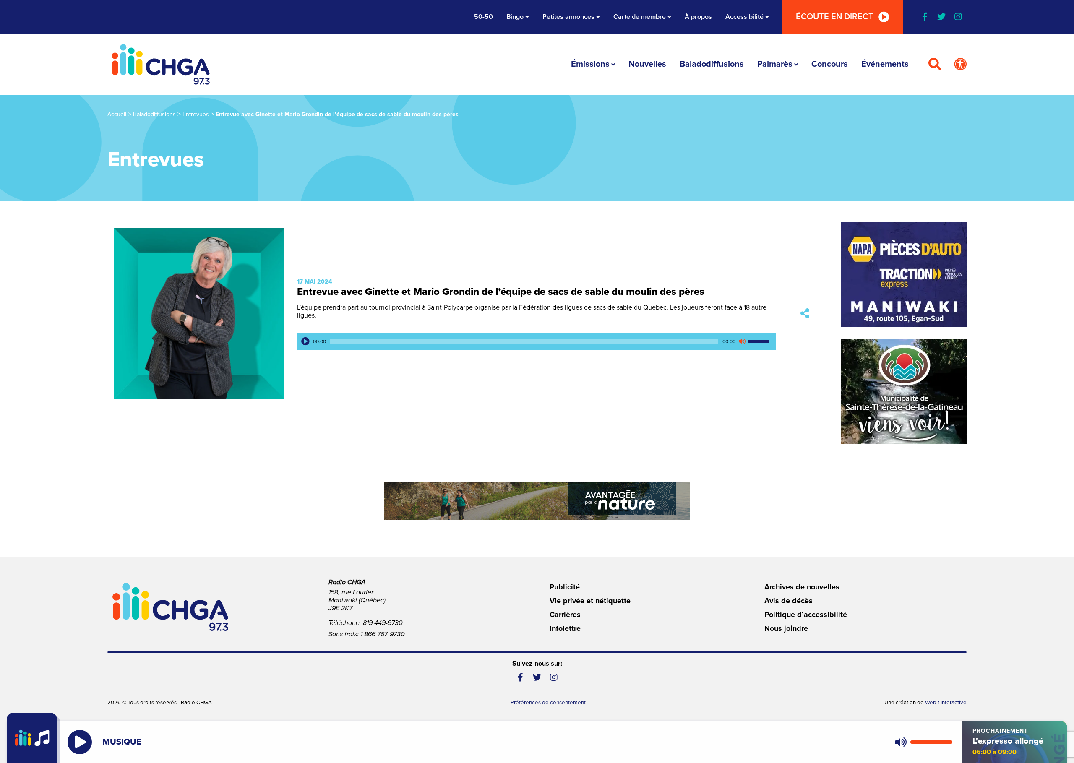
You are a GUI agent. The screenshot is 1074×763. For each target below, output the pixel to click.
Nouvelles (647, 64)
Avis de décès (788, 600)
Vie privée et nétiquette (590, 600)
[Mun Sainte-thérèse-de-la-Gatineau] (904, 391)
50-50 (483, 17)
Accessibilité (744, 17)
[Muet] (742, 341)
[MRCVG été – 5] (537, 501)
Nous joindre (786, 628)
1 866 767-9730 (382, 634)
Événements (885, 64)
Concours (829, 64)
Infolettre (565, 628)
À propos (698, 17)
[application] (536, 341)
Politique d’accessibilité (805, 614)
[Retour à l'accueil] (160, 64)
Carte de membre (639, 17)
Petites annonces (568, 17)
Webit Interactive (946, 702)
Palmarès (774, 64)
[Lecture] (305, 341)
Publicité (565, 586)
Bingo (515, 17)
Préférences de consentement (548, 702)
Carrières (565, 614)
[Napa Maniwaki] (904, 274)
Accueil (116, 114)
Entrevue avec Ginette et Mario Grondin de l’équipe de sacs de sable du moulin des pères (500, 292)
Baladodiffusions (712, 64)
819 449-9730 (383, 623)
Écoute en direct (834, 17)
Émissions (590, 64)
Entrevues (195, 114)
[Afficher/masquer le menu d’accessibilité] (960, 64)
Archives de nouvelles (801, 586)
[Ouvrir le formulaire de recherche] (934, 64)
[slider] (760, 341)
